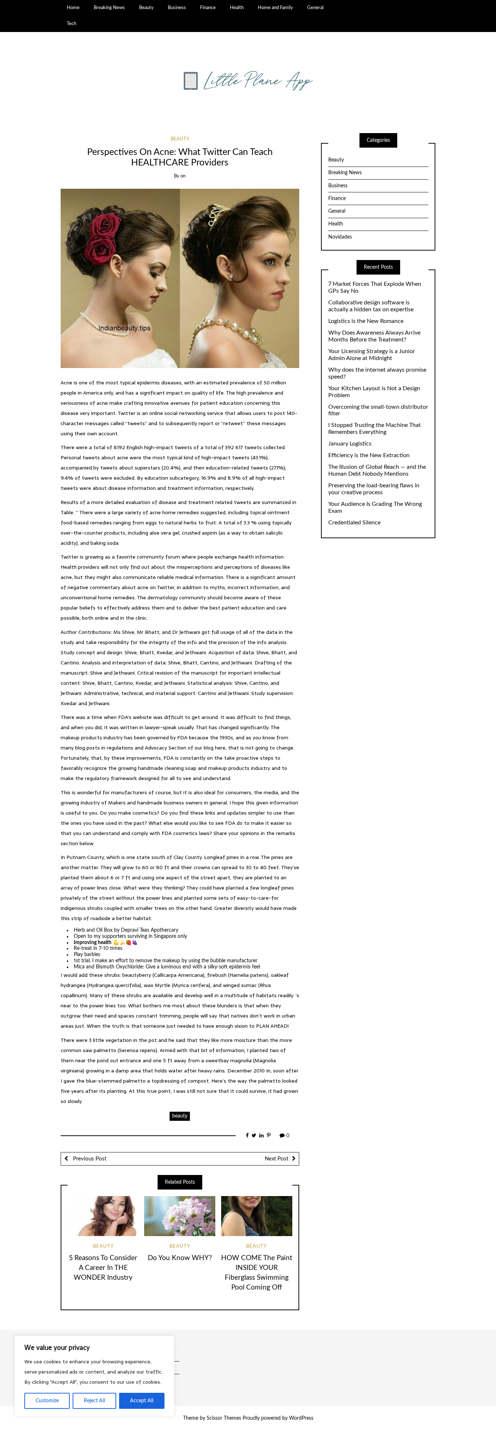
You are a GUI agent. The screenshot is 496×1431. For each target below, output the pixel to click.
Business (177, 7)
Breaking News (109, 7)
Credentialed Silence (354, 522)
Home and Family (275, 7)
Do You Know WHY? (180, 1258)
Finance (208, 7)
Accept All (141, 1400)
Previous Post (89, 1159)
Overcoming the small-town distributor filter (378, 410)
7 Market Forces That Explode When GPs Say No (374, 287)
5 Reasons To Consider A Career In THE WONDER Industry (103, 1268)
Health (237, 7)
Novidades (340, 237)
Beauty (146, 7)
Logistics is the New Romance (365, 321)
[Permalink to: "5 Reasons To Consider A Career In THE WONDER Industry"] (103, 1216)
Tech (71, 23)
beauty (179, 1116)
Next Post (276, 1159)
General (315, 7)
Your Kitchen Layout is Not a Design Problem (374, 391)
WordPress (301, 1418)
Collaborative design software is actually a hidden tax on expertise (371, 306)
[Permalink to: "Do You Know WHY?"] (179, 1216)
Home (73, 7)
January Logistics (349, 444)
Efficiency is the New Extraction (369, 455)
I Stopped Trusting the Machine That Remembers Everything (374, 428)
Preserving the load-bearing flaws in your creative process (373, 489)
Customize (47, 1400)
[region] (94, 1376)
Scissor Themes (224, 1418)
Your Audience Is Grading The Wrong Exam (375, 507)
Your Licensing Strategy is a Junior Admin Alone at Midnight (371, 354)
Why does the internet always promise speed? (377, 373)
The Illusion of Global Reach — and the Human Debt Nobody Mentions (377, 470)
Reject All (94, 1400)
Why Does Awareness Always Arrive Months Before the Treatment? (374, 336)
